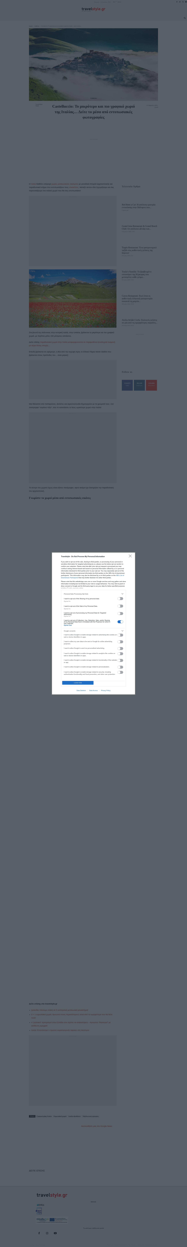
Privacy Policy (105, 690)
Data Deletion (81, 690)
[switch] (120, 598)
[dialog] (93, 623)
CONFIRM (78, 683)
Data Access (93, 690)
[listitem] (93, 594)
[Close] (131, 557)
